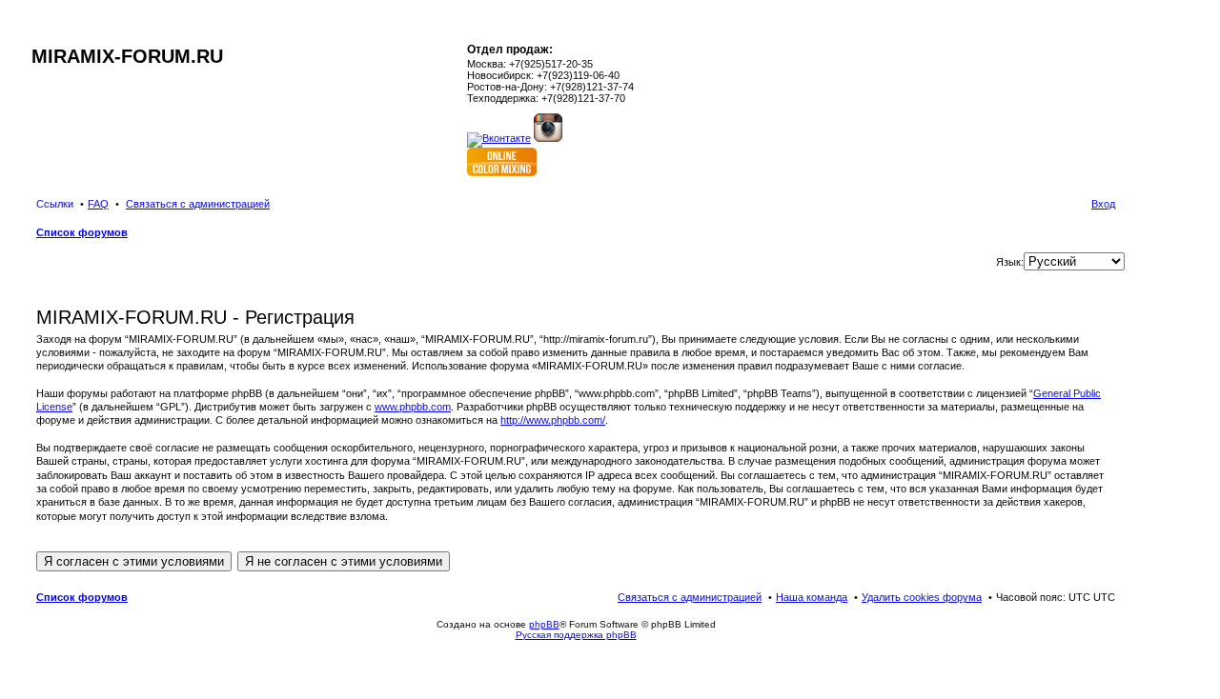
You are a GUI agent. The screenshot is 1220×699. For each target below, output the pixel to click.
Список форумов (82, 597)
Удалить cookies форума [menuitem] (922, 597)
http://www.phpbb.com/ (552, 420)
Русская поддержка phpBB (576, 634)
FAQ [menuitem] (98, 204)
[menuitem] (198, 204)
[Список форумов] (40, 36)
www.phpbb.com (413, 406)
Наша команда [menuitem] (811, 597)
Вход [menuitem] (1103, 204)
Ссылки (54, 204)
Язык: (1010, 262)
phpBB (544, 624)
